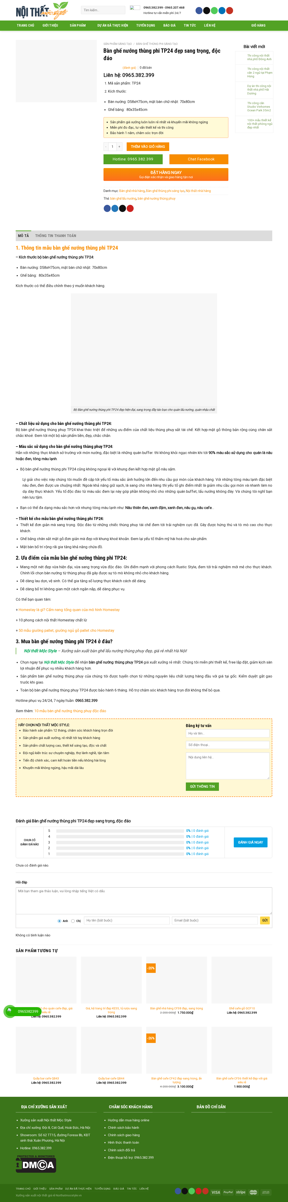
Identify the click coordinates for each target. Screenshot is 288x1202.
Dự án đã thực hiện (112, 25)
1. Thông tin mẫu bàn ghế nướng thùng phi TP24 (67, 248)
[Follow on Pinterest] (199, 1191)
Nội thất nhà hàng (198, 191)
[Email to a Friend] (122, 208)
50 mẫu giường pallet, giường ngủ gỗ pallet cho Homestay (66, 630)
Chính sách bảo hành (123, 1128)
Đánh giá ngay (250, 842)
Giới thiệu (50, 25)
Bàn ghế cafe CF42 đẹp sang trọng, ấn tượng (176, 1080)
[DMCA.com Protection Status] (36, 1164)
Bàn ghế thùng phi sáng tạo (157, 44)
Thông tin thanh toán (55, 235)
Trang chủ (25, 25)
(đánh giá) (130, 67)
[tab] (23, 235)
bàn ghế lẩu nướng (123, 198)
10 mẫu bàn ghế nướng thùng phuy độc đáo (70, 711)
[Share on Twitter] (114, 208)
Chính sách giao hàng (124, 1135)
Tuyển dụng (145, 25)
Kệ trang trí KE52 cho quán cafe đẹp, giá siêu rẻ (46, 1010)
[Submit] (120, 10)
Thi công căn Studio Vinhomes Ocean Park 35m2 (259, 106)
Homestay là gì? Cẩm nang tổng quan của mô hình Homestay (69, 610)
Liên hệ (209, 25)
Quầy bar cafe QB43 (46, 1078)
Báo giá (169, 25)
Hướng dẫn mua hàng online (128, 1120)
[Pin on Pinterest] (130, 208)
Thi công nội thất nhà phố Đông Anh (259, 57)
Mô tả (23, 235)
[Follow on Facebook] (199, 10)
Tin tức (190, 25)
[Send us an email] (206, 10)
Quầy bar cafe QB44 (111, 1078)
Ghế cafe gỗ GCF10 (242, 1008)
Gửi (265, 920)
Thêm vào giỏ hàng (148, 147)
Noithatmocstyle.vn (69, 1195)
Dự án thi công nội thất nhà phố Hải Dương (259, 89)
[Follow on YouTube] (229, 10)
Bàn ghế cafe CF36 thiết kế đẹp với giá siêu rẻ (241, 1080)
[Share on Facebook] (107, 208)
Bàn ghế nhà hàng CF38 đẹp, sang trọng (176, 1008)
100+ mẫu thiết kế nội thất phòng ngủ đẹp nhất (259, 123)
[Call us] (214, 10)
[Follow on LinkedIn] (221, 10)
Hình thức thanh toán (123, 1142)
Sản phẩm (78, 25)
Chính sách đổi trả (121, 1150)
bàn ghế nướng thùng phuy (157, 198)
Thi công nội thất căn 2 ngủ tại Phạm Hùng (259, 72)
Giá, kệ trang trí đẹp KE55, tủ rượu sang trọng (111, 1010)
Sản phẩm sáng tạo (118, 44)
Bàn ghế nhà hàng (132, 191)
